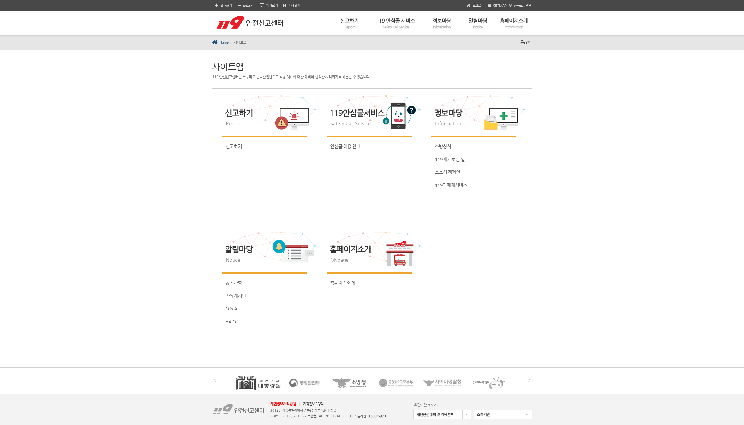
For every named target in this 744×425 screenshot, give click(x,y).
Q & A (231, 308)
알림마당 (477, 23)
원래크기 (272, 5)
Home (224, 42)
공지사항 (234, 282)
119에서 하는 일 (450, 159)
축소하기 (248, 5)
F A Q (231, 321)
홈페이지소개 (514, 23)
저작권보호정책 (313, 404)
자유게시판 (236, 296)
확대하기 (226, 5)
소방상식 (443, 146)
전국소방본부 (522, 5)
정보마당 (441, 23)
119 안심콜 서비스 (395, 23)
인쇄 (528, 42)
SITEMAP (499, 5)
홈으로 (476, 5)
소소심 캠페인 (447, 172)
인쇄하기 (294, 5)
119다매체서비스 (451, 185)
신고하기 (349, 23)
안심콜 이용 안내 (345, 146)
